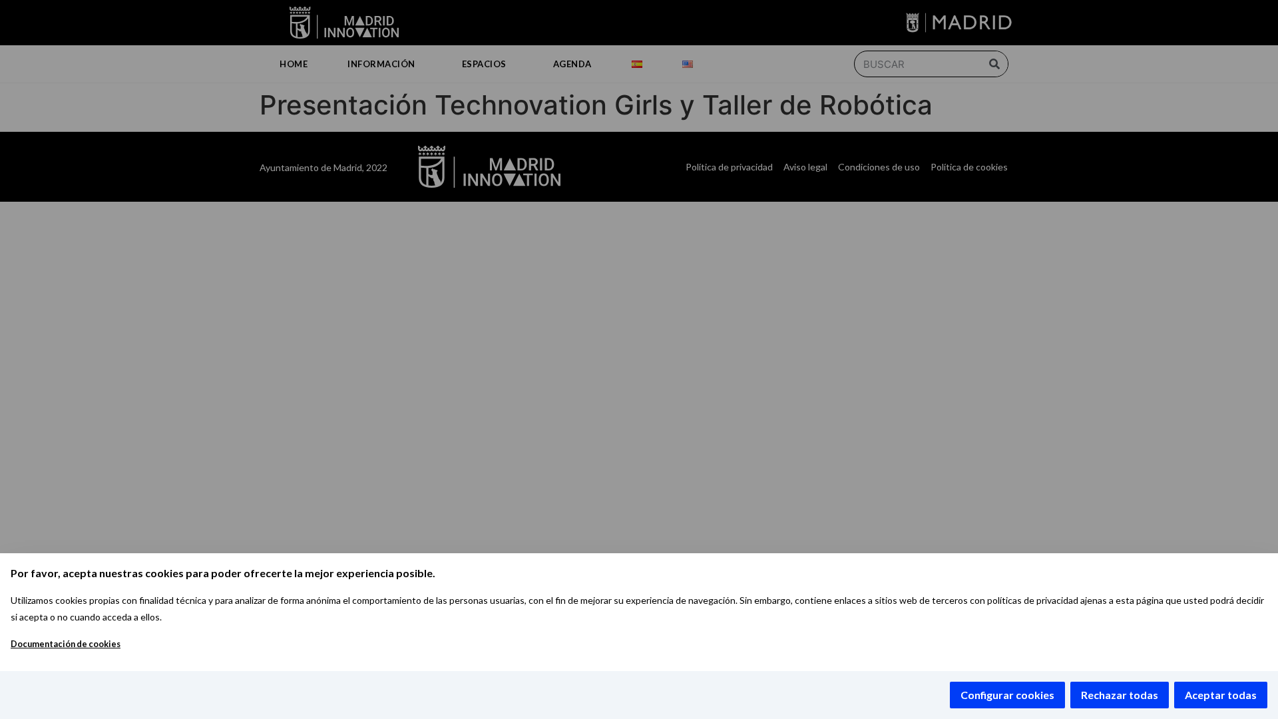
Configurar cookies (1007, 694)
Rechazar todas (1119, 694)
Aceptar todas (1221, 694)
